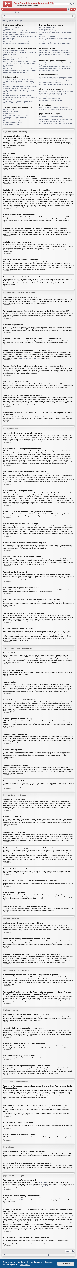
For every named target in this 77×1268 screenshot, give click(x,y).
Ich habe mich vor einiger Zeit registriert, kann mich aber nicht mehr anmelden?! (19, 37)
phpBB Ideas (22, 1200)
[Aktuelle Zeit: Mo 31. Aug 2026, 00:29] (72, 16)
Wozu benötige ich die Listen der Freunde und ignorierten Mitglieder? (55, 63)
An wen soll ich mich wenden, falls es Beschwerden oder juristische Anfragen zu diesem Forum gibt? (55, 120)
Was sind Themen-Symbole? (11, 124)
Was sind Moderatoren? (46, 29)
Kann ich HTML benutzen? (11, 111)
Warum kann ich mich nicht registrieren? (15, 31)
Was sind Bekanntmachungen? (12, 119)
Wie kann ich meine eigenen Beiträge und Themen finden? (56, 84)
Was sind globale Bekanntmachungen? (14, 117)
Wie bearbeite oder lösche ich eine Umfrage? (16, 88)
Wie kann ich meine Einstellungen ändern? (15, 50)
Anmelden (11, 12)
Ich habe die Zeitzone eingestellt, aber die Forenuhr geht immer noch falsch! (19, 58)
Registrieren (20, 12)
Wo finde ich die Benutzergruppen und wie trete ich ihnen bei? (55, 33)
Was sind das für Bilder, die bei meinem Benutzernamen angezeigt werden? (19, 64)
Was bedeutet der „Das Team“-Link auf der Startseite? (54, 43)
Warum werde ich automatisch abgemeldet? (16, 42)
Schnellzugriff (3, 9)
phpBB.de (37, 358)
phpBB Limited (24, 358)
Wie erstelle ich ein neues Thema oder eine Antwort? (18, 79)
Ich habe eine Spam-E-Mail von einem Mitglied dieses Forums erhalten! (54, 55)
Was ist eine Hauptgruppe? (47, 42)
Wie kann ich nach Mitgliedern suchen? (50, 82)
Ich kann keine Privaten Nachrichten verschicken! (53, 50)
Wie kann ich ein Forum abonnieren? (49, 98)
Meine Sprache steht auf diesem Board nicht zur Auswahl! (20, 61)
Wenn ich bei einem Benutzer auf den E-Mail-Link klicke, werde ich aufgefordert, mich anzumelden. (19, 71)
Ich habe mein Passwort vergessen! (13, 40)
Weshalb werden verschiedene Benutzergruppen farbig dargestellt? (55, 39)
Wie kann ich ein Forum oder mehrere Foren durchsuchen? (56, 77)
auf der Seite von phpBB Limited (41, 1186)
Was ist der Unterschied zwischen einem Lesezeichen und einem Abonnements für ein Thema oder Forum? (56, 92)
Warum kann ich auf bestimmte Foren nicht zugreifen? (19, 90)
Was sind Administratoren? (47, 27)
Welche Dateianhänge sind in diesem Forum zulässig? (55, 107)
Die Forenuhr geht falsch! (10, 56)
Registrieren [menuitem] (75, 9)
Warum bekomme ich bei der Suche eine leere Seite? (54, 81)
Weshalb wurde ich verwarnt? (11, 94)
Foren (8, 9)
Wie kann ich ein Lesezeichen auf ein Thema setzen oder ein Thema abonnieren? (55, 96)
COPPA (34, 194)
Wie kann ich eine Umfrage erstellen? (14, 85)
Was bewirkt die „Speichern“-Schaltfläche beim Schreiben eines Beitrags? (20, 98)
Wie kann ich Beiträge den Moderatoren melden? (17, 95)
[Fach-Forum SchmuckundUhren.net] (7, 3)
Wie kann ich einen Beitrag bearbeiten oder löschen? (18, 81)
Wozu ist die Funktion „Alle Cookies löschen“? (16, 43)
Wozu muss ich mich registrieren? (13, 27)
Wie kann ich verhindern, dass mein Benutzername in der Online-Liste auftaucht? (19, 53)
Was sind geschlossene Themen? (13, 122)
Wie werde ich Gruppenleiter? (47, 36)
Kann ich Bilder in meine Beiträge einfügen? (16, 115)
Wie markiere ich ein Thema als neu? (14, 103)
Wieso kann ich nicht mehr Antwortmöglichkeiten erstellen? (20, 86)
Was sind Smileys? (9, 113)
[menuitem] (68, 9)
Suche (4, 12)
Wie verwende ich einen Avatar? (12, 67)
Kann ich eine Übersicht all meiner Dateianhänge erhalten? (56, 109)
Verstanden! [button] (66, 1263)
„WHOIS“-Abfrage (68, 1215)
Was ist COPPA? (8, 29)
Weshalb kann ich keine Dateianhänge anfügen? (17, 92)
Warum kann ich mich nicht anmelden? (14, 34)
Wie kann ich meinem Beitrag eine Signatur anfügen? (18, 83)
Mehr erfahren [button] (25, 1265)
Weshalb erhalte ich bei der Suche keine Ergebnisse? (54, 79)
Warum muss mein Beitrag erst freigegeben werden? (18, 101)
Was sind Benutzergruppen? (47, 31)
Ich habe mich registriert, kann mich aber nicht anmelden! (20, 32)
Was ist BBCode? (8, 110)
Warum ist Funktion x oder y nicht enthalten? (52, 118)
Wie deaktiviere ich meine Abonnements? (51, 100)
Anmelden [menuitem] (72, 9)
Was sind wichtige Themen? (11, 121)
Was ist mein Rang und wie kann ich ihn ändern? (17, 69)
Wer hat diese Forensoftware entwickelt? (51, 116)
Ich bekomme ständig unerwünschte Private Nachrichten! (55, 52)
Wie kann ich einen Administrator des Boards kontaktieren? (56, 123)
